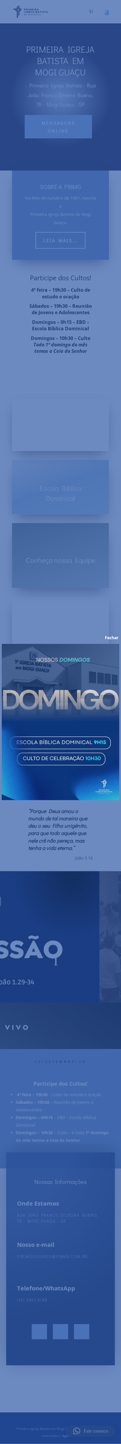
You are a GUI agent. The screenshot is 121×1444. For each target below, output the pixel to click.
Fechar (107, 637)
